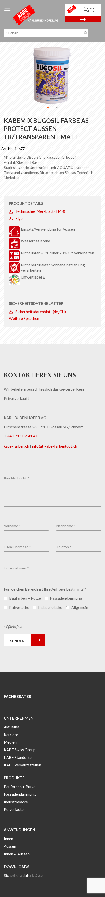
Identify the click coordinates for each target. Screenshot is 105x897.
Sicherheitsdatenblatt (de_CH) (40, 311)
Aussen (10, 846)
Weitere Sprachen (24, 318)
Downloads (16, 866)
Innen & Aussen (17, 854)
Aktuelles (12, 727)
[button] (48, 107)
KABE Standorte (18, 757)
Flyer (19, 218)
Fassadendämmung (20, 794)
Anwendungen (19, 829)
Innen (8, 838)
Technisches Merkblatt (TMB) (40, 211)
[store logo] (35, 15)
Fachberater (17, 696)
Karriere (11, 734)
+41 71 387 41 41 (22, 436)
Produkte (14, 777)
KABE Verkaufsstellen (22, 765)
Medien (10, 742)
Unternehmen (18, 718)
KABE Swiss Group (19, 749)
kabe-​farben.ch (17, 446)
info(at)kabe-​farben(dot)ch (54, 446)
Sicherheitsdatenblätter (24, 875)
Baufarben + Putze (19, 786)
